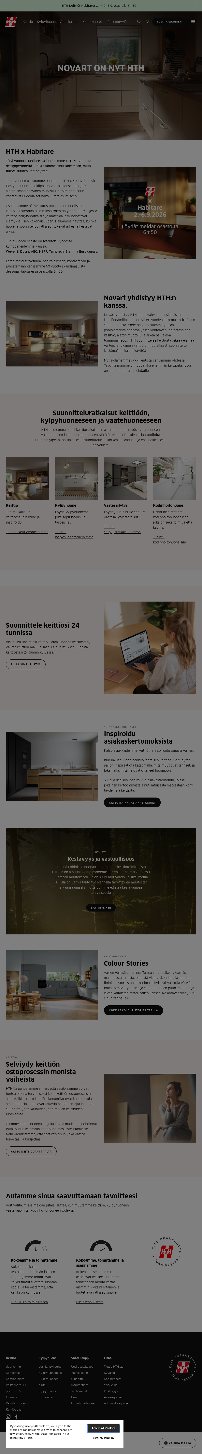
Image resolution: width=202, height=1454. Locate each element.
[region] (64, 1434)
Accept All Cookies (103, 1428)
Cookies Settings (103, 1437)
